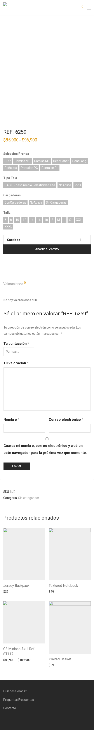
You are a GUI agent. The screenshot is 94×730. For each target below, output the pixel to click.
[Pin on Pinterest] (28, 262)
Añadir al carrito (47, 249)
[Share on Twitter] (22, 262)
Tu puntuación (16, 344)
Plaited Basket (60, 659)
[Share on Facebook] (15, 262)
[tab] (47, 284)
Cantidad (13, 240)
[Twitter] (18, 720)
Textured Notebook (63, 586)
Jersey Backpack (16, 586)
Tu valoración (15, 363)
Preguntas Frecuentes (18, 699)
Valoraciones (14, 283)
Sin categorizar (28, 498)
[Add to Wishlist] (7, 262)
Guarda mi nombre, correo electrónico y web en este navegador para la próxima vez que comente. (45, 449)
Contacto (9, 708)
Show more (9, 591)
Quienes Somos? (15, 691)
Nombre (11, 419)
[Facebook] (4, 720)
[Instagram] (11, 720)
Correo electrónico (66, 419)
